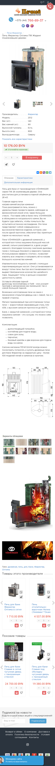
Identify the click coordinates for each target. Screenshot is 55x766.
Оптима (6, 570)
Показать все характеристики (17, 139)
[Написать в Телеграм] (23, 26)
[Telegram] (50, 172)
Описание (9, 178)
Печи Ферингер (14, 33)
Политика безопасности (27, 735)
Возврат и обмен (13, 732)
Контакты (34, 737)
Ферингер (39, 567)
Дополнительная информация (18, 182)
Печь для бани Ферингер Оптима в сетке (13, 607)
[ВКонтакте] (38, 172)
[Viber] (44, 172)
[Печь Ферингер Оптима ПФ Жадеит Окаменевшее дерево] (27, 69)
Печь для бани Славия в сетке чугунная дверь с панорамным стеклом (12, 672)
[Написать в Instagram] (32, 26)
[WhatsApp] (47, 172)
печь (20, 567)
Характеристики (25, 178)
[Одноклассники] (41, 172)
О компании (30, 732)
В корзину (32, 158)
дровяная (12, 567)
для (25, 567)
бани (30, 567)
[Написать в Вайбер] (27, 26)
